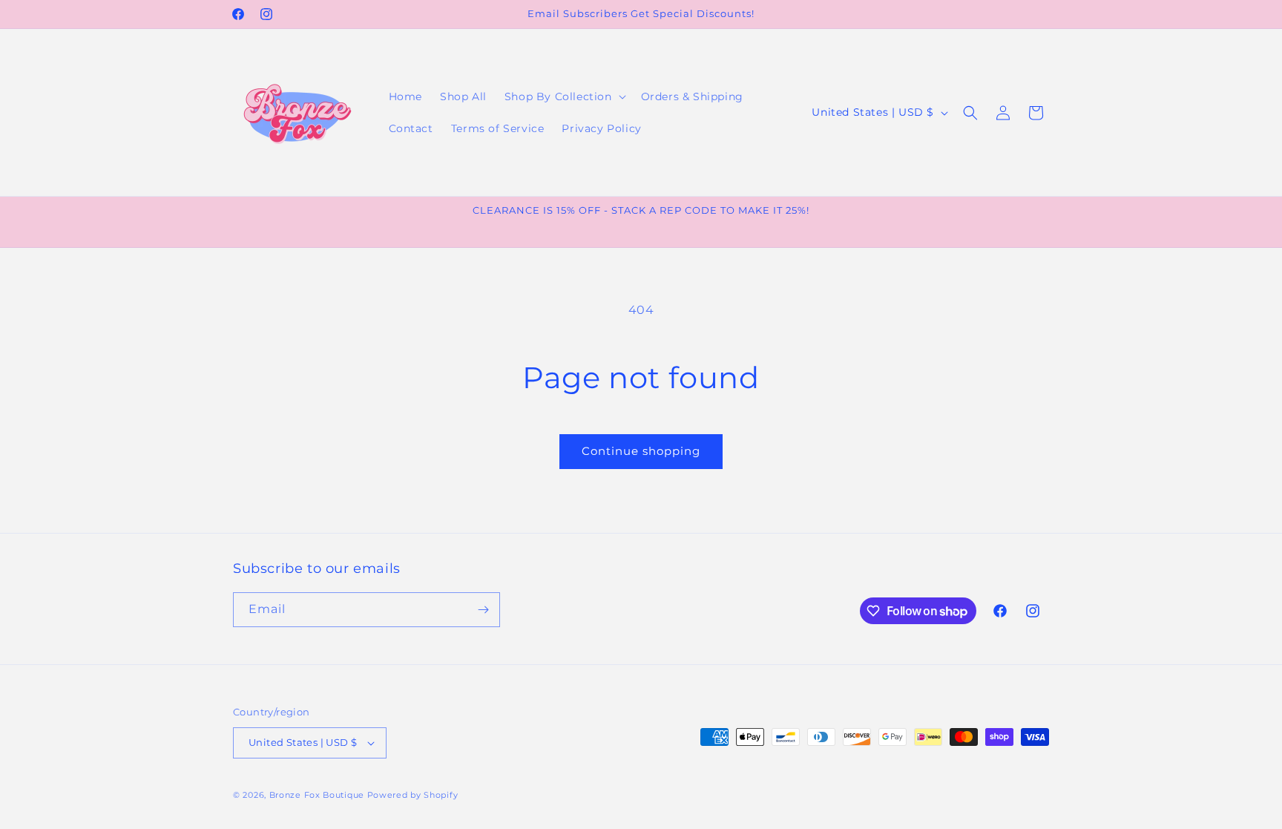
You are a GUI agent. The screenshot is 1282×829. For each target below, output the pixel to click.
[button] (564, 96)
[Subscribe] (483, 609)
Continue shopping (641, 451)
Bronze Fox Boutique (316, 795)
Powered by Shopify (412, 795)
